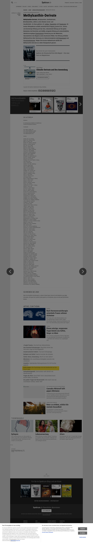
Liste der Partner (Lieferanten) (47, 532)
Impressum (18, 540)
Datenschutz (13, 540)
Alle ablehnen (82, 533)
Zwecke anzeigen (82, 537)
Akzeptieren (82, 528)
